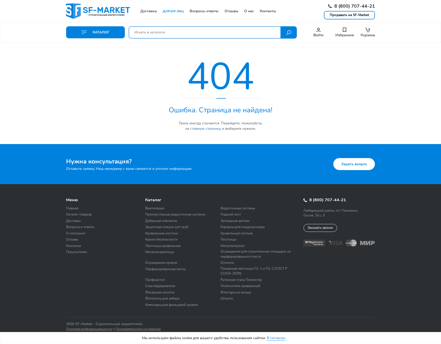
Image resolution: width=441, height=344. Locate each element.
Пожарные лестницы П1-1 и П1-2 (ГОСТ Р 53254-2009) (253, 271)
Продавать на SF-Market (349, 15)
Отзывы (72, 239)
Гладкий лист (230, 214)
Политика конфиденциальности (89, 329)
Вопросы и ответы (80, 227)
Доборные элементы (161, 221)
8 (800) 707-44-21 (354, 6)
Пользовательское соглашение (138, 329)
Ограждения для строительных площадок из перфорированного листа (255, 254)
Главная (72, 208)
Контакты (73, 246)
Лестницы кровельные (163, 246)
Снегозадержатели (160, 286)
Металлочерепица (159, 252)
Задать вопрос (354, 164)
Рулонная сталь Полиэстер (241, 280)
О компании (75, 233)
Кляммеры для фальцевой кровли (171, 305)
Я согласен (276, 338)
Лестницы (228, 239)
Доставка (73, 221)
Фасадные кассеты (159, 292)
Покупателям (76, 252)
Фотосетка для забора (162, 298)
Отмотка (227, 262)
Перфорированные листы (165, 269)
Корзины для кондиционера (242, 227)
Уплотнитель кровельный (240, 286)
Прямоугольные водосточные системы (175, 214)
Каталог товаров (79, 214)
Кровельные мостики (161, 233)
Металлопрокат (232, 246)
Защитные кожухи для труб (166, 227)
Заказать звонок (320, 228)
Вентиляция (154, 208)
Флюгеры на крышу (235, 292)
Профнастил (155, 280)
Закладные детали (235, 221)
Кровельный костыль (236, 233)
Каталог (100, 32)
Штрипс (226, 298)
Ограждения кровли (161, 262)
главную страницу (205, 128)
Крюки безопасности (161, 239)
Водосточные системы (237, 208)
